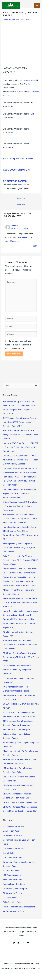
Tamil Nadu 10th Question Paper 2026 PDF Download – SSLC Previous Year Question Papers (20, 481)
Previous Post (21, 198)
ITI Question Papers (12, 870)
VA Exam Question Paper (14, 911)
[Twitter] (19, 943)
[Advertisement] (21, 44)
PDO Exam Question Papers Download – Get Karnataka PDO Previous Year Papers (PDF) (21, 657)
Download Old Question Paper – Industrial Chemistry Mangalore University (17, 669)
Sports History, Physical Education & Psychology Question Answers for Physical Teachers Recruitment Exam (19, 581)
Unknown (14, 226)
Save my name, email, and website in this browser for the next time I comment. (18, 345)
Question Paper (10, 897)
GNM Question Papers (12, 857)
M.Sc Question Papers (12, 879)
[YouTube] (28, 943)
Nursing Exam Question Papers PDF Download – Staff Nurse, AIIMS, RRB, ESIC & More (19, 547)
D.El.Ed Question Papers (13, 848)
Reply (34, 246)
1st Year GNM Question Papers (16, 729)
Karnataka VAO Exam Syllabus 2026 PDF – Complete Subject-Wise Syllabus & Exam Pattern (20, 447)
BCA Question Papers (12, 835)
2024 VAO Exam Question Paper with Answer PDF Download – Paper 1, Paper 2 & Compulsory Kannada (20, 460)
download (30, 80)
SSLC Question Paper (12, 902)
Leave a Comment (11, 19)
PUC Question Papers (12, 893)
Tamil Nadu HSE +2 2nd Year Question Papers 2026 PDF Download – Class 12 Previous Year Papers (20, 493)
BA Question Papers (12, 831)
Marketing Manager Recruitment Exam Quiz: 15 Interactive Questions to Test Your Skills (20, 602)
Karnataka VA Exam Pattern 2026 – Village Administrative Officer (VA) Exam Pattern (20, 434)
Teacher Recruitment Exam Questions (19, 907)
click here (22, 185)
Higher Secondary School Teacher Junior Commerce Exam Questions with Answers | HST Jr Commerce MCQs (21, 615)
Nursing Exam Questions (14, 884)
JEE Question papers (12, 875)
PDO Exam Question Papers (15, 888)
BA (29, 84)
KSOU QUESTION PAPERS (16, 170)
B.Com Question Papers (13, 826)
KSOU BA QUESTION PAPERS (18, 158)
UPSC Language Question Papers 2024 (20, 802)
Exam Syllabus (9, 853)
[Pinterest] (23, 943)
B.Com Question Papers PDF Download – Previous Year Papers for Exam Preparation (20, 506)
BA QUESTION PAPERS (15, 181)
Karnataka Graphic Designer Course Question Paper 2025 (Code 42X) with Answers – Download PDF (20, 518)
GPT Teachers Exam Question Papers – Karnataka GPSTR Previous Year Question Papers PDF (20, 422)
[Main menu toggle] (37, 5)
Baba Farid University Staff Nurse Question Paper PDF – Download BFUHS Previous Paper (20, 560)
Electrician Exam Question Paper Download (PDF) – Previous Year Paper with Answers (20, 644)
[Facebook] (14, 943)
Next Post (21, 205)
